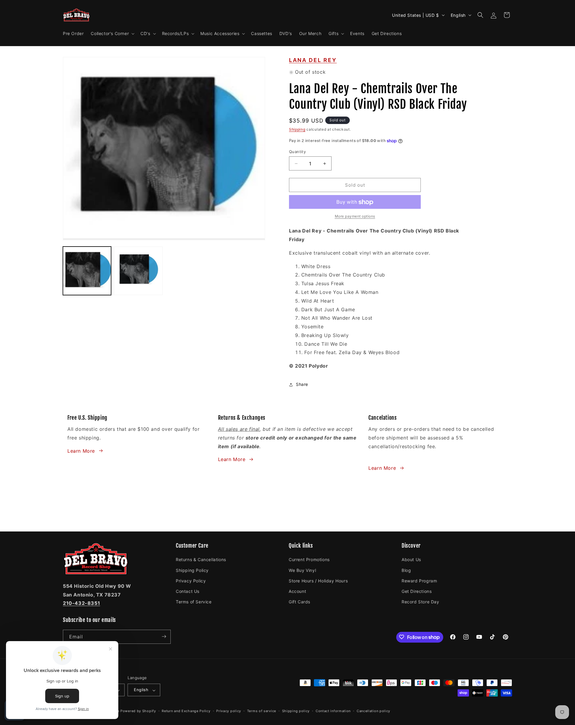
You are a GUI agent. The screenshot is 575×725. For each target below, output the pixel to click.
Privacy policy (228, 711)
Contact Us (187, 590)
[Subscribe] (163, 636)
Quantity (297, 151)
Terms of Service (194, 601)
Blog (406, 570)
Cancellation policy (373, 711)
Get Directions (417, 590)
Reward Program (419, 580)
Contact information (333, 711)
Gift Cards (299, 601)
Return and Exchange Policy (186, 711)
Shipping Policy (192, 570)
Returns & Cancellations (201, 559)
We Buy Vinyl (302, 570)
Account (297, 590)
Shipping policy (296, 711)
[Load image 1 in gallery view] (87, 271)
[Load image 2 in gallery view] (138, 271)
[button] (112, 33)
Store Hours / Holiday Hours (318, 580)
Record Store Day (420, 601)
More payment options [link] (355, 216)
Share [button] (302, 384)
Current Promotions (309, 559)
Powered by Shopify (138, 711)
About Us (411, 559)
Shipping (297, 129)
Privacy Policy (191, 580)
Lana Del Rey (313, 60)
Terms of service (261, 711)
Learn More (81, 451)
